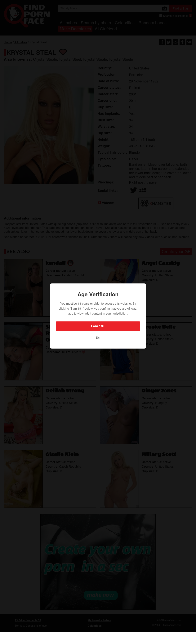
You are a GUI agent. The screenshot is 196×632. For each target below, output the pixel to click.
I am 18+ (98, 326)
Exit (98, 337)
